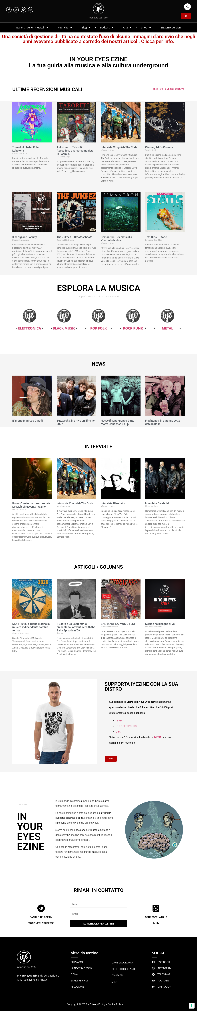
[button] (187, 6)
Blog (84, 27)
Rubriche (63, 27)
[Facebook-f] (9, 9)
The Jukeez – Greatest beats (74, 237)
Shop (144, 27)
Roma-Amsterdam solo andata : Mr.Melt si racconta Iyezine (32, 505)
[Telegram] (23, 9)
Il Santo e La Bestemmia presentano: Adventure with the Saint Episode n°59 (76, 627)
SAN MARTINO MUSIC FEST (118, 623)
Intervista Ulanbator (113, 503)
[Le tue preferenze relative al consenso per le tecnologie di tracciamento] (192, 1006)
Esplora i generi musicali (30, 27)
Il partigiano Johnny (24, 237)
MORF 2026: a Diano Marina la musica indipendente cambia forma (31, 627)
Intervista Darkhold (157, 503)
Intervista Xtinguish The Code (119, 147)
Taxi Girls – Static (156, 237)
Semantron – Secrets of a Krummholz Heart (116, 238)
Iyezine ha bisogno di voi (160, 623)
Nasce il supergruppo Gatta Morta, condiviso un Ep (117, 422)
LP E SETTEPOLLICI (126, 726)
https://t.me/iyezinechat (41, 922)
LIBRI (118, 731)
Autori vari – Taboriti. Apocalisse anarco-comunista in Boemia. (75, 150)
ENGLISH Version (171, 27)
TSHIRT (119, 720)
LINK (156, 922)
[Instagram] (16, 9)
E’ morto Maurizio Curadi (27, 420)
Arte (125, 27)
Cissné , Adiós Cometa (159, 147)
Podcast (105, 27)
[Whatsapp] (30, 9)
